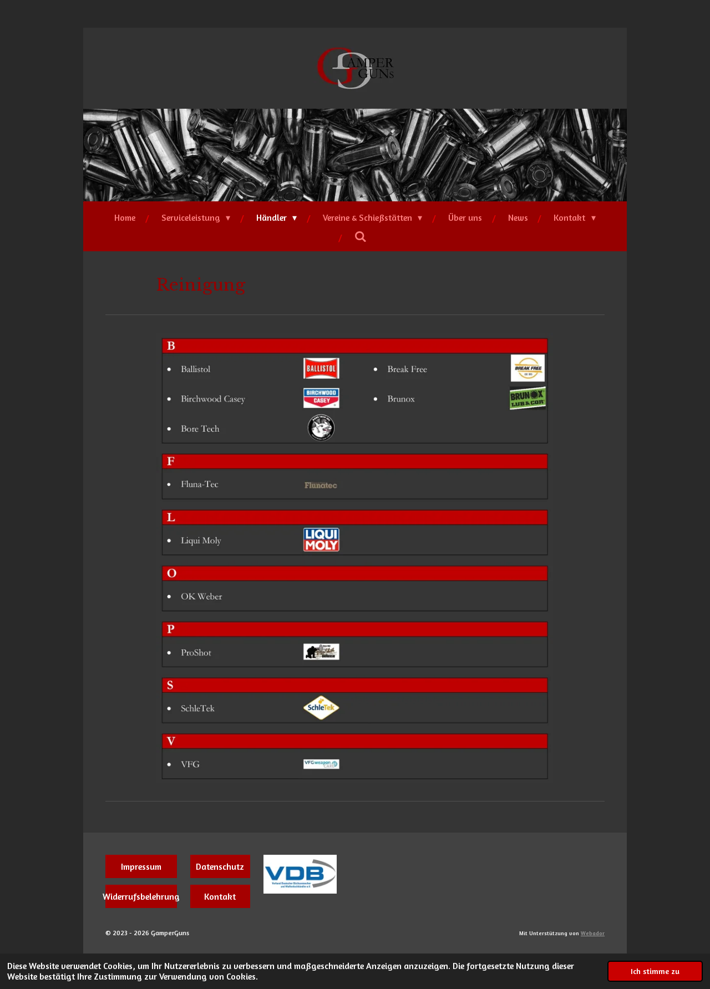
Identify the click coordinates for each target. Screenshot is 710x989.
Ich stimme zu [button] (655, 971)
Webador (593, 933)
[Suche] (360, 236)
